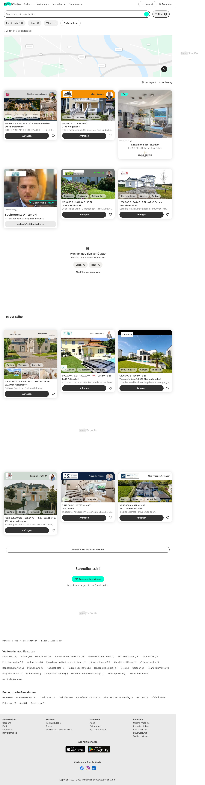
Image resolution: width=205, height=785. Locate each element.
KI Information (99, 729)
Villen (49, 23)
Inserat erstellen (141, 726)
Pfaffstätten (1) (158, 697)
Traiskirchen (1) (38, 703)
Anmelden (167, 4)
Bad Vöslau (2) (66, 697)
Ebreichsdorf (13, 23)
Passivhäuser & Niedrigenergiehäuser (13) (66, 662)
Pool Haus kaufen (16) (12, 662)
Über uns (6, 723)
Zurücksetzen (70, 23)
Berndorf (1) (142, 697)
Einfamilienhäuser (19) (128, 656)
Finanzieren (74, 4)
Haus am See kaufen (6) (79, 668)
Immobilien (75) (9, 656)
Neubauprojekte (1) (117, 673)
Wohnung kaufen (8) (149, 662)
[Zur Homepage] (12, 4)
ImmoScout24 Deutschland (59, 729)
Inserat (149, 4)
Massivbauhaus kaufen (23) (101, 656)
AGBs (92, 723)
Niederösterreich (30, 641)
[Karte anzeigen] (88, 56)
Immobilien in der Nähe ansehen (87, 549)
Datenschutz (96, 726)
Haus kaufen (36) (43, 656)
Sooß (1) (23, 703)
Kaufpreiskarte (140, 729)
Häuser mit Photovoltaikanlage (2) (87, 673)
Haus (32, 23)
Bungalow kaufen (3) (12, 673)
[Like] (53, 136)
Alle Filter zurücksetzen (88, 272)
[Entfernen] (23, 23)
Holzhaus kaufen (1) (139, 673)
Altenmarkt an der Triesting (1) (118, 697)
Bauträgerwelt (140, 732)
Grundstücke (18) (150, 656)
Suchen (27, 4)
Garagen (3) (138, 668)
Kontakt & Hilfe (53, 723)
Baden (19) (7, 697)
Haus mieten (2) (33, 673)
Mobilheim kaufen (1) (12, 679)
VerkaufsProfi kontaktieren (30, 224)
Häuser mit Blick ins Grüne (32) (69, 656)
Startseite (6, 641)
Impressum (7, 729)
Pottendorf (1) (9, 703)
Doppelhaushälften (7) (13, 668)
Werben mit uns (140, 736)
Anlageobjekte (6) (55, 668)
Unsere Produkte (141, 723)
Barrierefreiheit (9, 732)
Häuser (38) (26, 656)
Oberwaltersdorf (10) (26, 697)
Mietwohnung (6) (35, 668)
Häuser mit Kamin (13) (100, 662)
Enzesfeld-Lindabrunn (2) (88, 697)
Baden (44, 641)
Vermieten (57, 4)
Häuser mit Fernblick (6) (105, 668)
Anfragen (27, 136)
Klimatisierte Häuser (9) (125, 662)
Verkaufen (42, 4)
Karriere (6, 726)
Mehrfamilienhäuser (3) (158, 668)
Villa (16, 641)
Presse (49, 726)
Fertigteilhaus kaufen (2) (56, 673)
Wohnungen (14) (35, 662)
